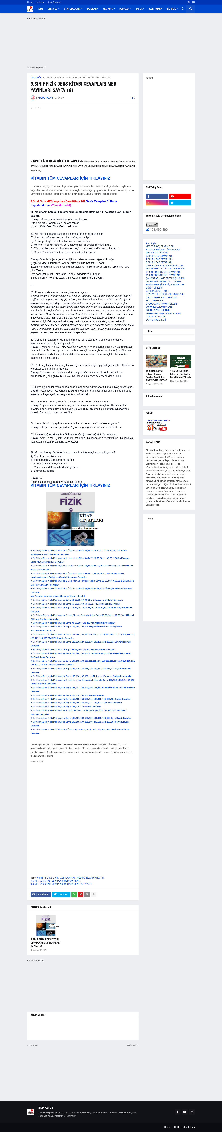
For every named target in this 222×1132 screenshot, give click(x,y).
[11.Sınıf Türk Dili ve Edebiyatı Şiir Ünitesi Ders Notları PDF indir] (180, 361)
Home (30, 2)
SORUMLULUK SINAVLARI (159, 307)
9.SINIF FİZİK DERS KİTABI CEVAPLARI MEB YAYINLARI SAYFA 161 (76, 77)
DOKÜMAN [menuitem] (124, 8)
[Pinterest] (80, 894)
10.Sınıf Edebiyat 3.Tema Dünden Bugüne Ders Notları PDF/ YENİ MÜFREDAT (156, 375)
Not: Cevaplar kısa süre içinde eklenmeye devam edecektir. (58, 596)
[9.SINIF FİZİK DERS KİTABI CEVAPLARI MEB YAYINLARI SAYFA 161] (47, 925)
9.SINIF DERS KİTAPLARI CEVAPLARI (164, 265)
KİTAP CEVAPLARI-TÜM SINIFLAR (163, 249)
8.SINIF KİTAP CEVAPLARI (159, 262)
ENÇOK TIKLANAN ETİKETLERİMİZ (163, 281)
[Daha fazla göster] (93, 894)
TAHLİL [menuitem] (139, 8)
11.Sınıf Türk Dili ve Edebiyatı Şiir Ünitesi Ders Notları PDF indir (180, 374)
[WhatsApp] (74, 894)
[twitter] (180, 202)
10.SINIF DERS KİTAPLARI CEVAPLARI (165, 268)
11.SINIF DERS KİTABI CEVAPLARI (163, 272)
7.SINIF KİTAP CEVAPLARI (159, 259)
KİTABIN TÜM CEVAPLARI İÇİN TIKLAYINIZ (70, 178)
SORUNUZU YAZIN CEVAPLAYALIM (163, 313)
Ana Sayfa (36, 77)
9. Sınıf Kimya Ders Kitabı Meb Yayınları (77, 600)
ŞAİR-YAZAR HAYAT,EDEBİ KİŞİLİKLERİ (165, 278)
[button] (182, 9)
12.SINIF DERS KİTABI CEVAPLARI (163, 275)
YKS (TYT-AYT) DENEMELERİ (160, 246)
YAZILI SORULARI (155, 300)
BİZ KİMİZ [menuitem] (171, 8)
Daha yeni (34, 1045)
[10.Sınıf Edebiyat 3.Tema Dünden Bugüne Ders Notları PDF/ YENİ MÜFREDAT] (156, 361)
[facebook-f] (157, 196)
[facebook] (189, 2)
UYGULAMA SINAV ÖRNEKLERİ (161, 303)
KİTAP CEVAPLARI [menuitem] (72, 8)
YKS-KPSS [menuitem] (108, 8)
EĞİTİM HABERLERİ (156, 319)
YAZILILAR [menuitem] (92, 8)
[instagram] (157, 202)
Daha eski (132, 1045)
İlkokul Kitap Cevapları (157, 252)
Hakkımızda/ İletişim (184, 1127)
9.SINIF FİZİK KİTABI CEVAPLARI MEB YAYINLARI (55, 881)
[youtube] (193, 2)
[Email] (87, 894)
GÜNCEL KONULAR (156, 316)
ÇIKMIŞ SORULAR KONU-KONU (161, 297)
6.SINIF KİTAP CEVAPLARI (159, 256)
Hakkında (40, 2)
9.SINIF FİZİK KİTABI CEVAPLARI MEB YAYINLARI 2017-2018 (61, 884)
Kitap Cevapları (54, 2)
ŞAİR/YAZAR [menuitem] (155, 8)
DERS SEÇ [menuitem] (52, 8)
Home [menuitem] (40, 8)
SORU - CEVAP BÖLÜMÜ (158, 310)
